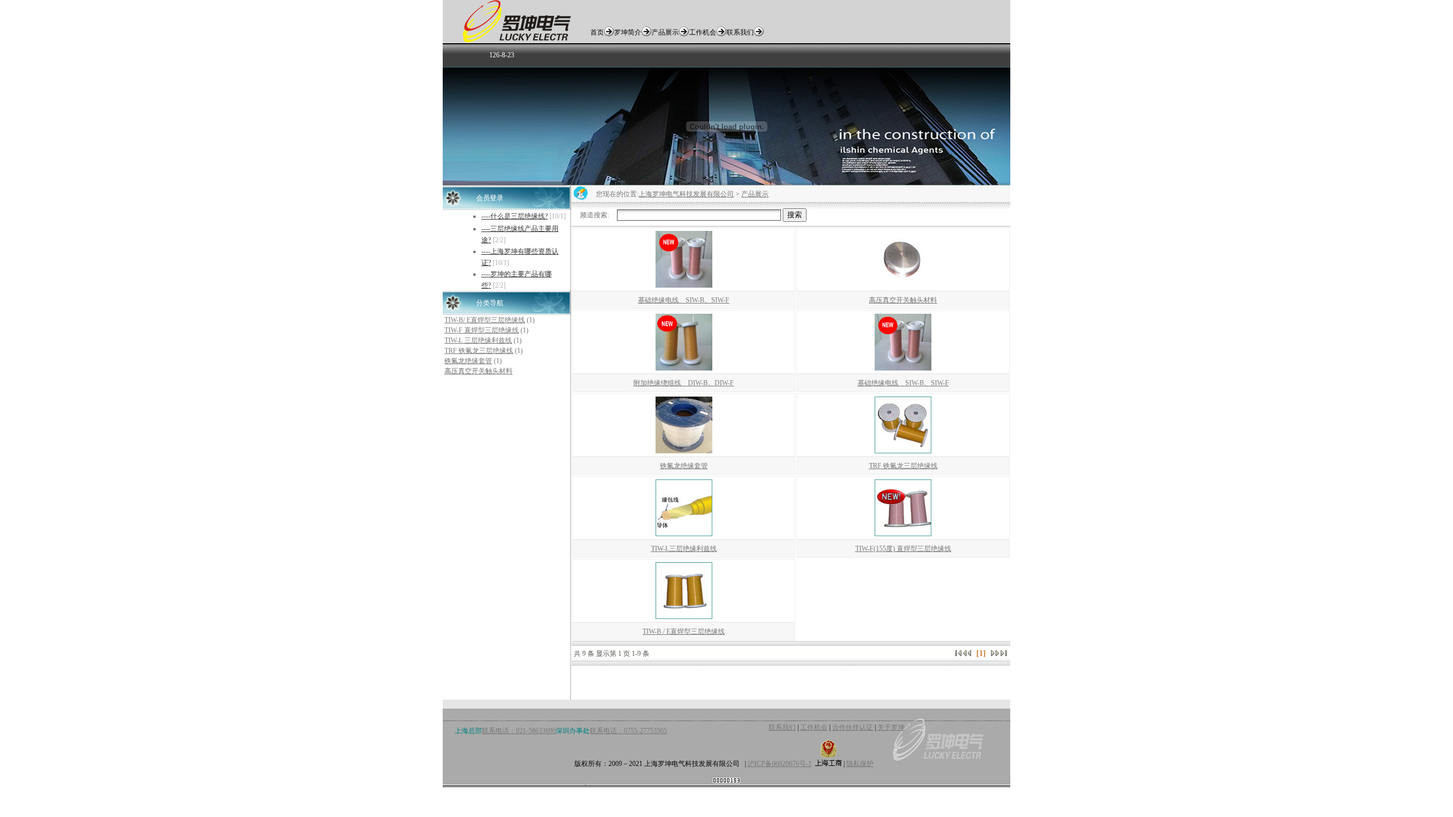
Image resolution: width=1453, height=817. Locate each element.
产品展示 (665, 32)
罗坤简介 (627, 32)
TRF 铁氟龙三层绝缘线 (478, 351)
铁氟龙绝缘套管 (468, 361)
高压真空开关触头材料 (478, 371)
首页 (597, 32)
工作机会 (702, 32)
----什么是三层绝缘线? (514, 216)
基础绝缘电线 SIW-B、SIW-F (683, 300)
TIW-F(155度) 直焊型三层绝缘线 (903, 549)
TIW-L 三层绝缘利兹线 (478, 340)
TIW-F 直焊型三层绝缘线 (481, 330)
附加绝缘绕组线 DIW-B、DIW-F (683, 383)
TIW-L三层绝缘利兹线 (684, 549)
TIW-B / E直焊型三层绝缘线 (683, 631)
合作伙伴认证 (852, 727)
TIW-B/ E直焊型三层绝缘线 (484, 320)
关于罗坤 (891, 727)
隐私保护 (860, 764)
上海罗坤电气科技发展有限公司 (686, 194)
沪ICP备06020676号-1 (780, 764)
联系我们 (740, 32)
